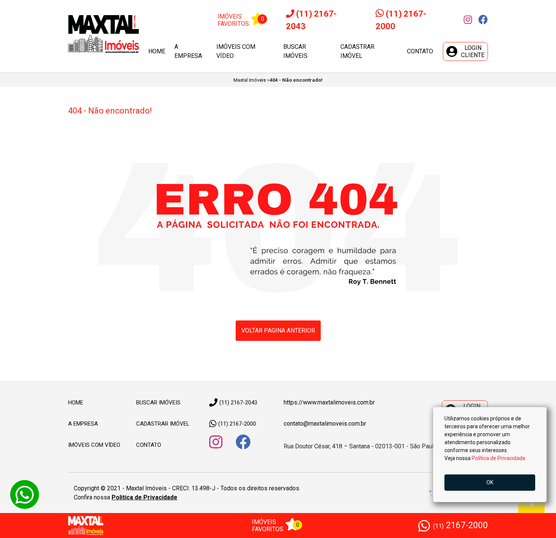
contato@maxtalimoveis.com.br (325, 423)
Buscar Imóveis (158, 402)
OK (489, 482)
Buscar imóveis (295, 51)
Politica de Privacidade (144, 497)
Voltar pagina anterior (278, 330)
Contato (420, 51)
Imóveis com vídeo (235, 51)
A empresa (188, 51)
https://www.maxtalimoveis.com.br (329, 402)
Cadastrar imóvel (357, 51)
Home (156, 51)
